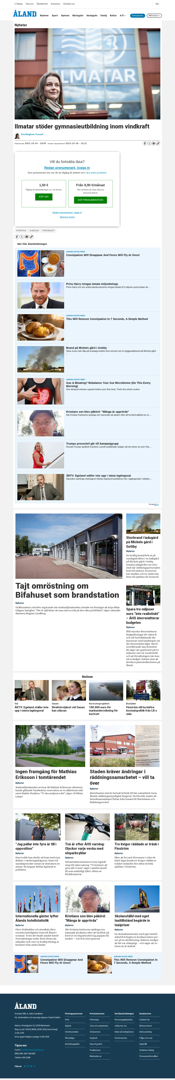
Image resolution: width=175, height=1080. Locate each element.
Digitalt (68, 1025)
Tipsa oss (30, 3)
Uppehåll (143, 1044)
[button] (20, 694)
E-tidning (18, 3)
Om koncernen (121, 1038)
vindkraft (48, 230)
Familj (103, 15)
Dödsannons (95, 1031)
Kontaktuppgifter (72, 1044)
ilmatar (34, 230)
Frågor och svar (145, 1038)
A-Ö (122, 15)
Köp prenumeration (90, 200)
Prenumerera (137, 15)
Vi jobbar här (144, 1019)
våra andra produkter (96, 172)
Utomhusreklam (71, 1031)
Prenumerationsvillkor (148, 1056)
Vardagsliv (92, 15)
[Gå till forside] (24, 13)
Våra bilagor (70, 1038)
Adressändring (145, 1031)
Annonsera (55, 3)
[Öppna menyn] (157, 3)
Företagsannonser (74, 1013)
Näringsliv (77, 15)
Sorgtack (93, 1038)
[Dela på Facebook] (145, 143)
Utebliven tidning (146, 1050)
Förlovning (94, 1019)
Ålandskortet (42, 3)
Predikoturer (95, 1050)
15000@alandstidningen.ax (32, 1049)
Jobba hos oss (121, 1025)
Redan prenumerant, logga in (67, 168)
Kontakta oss (69, 3)
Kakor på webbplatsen (124, 1031)
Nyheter (44, 15)
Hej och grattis (96, 1044)
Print (67, 1019)
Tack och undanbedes (99, 1025)
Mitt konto (153, 15)
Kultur (113, 15)
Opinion (65, 15)
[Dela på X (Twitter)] (149, 143)
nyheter (21, 230)
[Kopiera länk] (158, 143)
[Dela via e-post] (154, 143)
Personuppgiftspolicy (124, 1019)
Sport (55, 15)
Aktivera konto (67, 217)
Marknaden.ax (95, 1056)
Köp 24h (44, 196)
